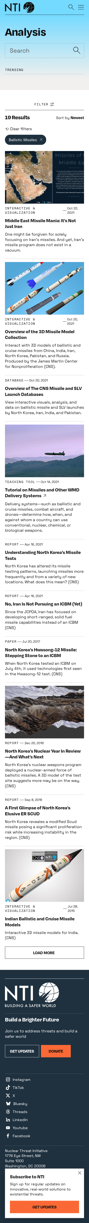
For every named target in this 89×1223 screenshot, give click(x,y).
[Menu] (81, 7)
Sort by (63, 117)
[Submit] (76, 50)
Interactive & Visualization (20, 210)
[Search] (71, 7)
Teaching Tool (20, 482)
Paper (11, 641)
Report (12, 544)
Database (14, 380)
